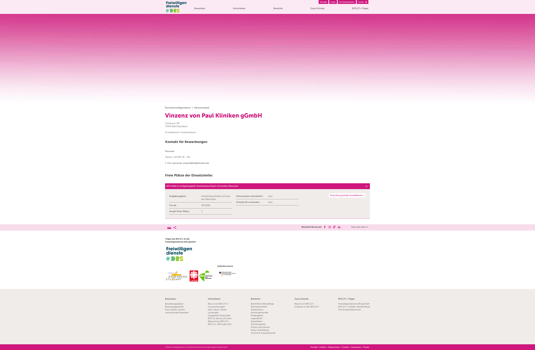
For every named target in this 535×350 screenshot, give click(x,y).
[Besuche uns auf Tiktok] (334, 227)
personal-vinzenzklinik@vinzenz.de (191, 163)
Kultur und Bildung (260, 330)
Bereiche (278, 8)
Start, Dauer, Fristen (217, 309)
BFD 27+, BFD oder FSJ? (220, 324)
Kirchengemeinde (259, 312)
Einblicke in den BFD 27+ (307, 307)
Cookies (345, 347)
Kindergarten (257, 315)
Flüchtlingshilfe (258, 324)
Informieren (239, 8)
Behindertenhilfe (259, 307)
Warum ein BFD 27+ (304, 304)
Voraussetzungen (216, 307)
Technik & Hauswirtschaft (263, 333)
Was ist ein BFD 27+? (218, 304)
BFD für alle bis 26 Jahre (220, 318)
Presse (366, 347)
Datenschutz (333, 347)
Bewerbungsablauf (174, 304)
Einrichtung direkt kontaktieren (346, 195)
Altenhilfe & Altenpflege (262, 304)
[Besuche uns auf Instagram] (329, 227)
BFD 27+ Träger (360, 8)
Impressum (356, 347)
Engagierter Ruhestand (219, 315)
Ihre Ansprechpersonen (349, 309)
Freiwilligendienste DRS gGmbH (354, 304)
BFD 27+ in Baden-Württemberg (354, 307)
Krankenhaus (257, 309)
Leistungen (213, 312)
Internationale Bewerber (177, 312)
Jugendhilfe (256, 318)
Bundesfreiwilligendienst (178, 107)
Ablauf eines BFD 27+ (218, 321)
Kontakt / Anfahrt (318, 347)
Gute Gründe (317, 8)
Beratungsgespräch (174, 307)
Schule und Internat (260, 327)
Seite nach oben (358, 227)
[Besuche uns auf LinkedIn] (339, 227)
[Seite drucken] (170, 226)
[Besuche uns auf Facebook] (324, 227)
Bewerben (199, 8)
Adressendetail (201, 107)
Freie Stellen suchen (175, 309)
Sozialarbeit (256, 321)
